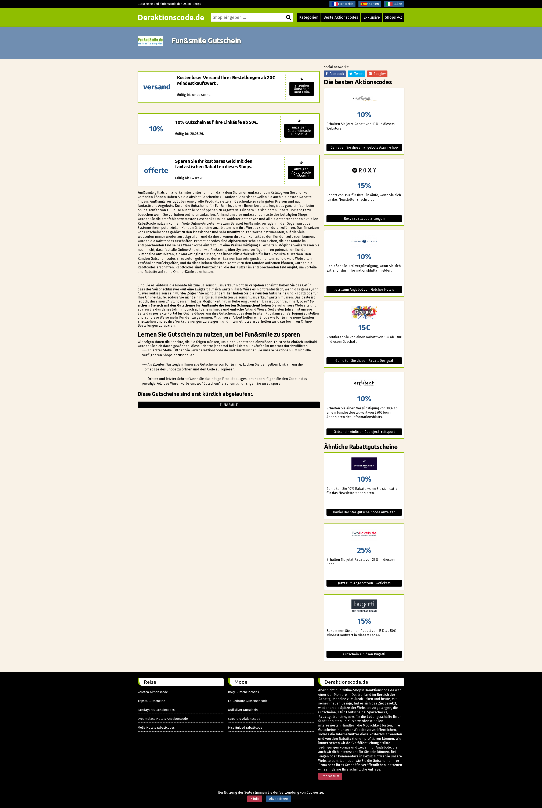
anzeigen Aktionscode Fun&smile (301, 172)
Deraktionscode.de (171, 17)
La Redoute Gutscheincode (248, 701)
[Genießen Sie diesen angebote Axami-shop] (364, 99)
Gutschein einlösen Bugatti (364, 654)
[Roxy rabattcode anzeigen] (364, 170)
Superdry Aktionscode (244, 719)
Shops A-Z (393, 17)
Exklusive (371, 17)
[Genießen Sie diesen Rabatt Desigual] (364, 312)
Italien (397, 4)
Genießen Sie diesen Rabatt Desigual (364, 361)
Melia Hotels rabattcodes (156, 727)
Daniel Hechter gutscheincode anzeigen (364, 512)
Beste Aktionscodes (341, 17)
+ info (254, 799)
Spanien (373, 4)
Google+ (379, 74)
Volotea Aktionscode (153, 692)
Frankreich (345, 4)
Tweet (358, 74)
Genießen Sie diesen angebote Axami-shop (364, 147)
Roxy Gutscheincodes (243, 692)
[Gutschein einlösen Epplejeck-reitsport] (364, 383)
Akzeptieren (278, 799)
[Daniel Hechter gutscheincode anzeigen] (364, 464)
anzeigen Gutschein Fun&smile (302, 88)
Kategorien (308, 17)
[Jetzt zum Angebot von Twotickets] (364, 535)
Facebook (336, 74)
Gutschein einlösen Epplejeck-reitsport (364, 432)
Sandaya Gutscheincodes (156, 710)
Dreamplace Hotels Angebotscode (163, 719)
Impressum (330, 776)
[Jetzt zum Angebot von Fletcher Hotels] (364, 241)
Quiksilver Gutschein (243, 710)
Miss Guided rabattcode (245, 727)
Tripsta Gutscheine (151, 701)
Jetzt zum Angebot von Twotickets (364, 583)
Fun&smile (229, 405)
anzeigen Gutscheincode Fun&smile (299, 130)
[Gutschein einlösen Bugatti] (364, 606)
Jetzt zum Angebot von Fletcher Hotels (364, 289)
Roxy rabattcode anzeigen (364, 219)
